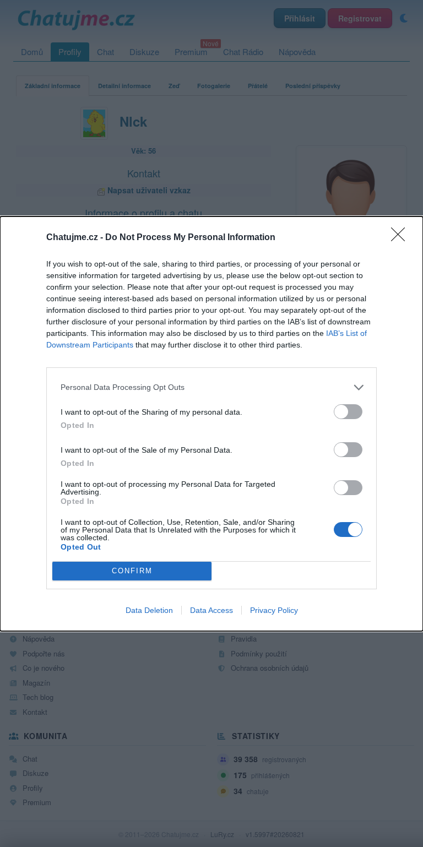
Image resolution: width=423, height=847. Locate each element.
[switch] (348, 411)
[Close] (401, 237)
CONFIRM (132, 571)
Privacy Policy (274, 610)
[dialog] (211, 423)
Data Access (211, 610)
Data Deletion (149, 610)
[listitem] (211, 387)
